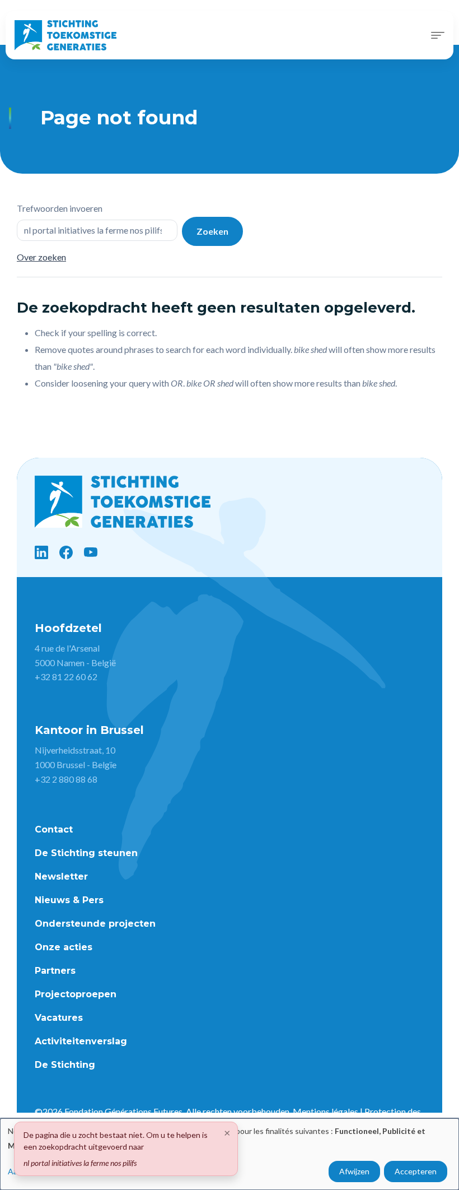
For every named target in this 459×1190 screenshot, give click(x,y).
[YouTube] (90, 552)
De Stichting (65, 1064)
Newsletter (61, 876)
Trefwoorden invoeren (59, 208)
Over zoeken (41, 257)
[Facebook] (66, 552)
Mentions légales (325, 1111)
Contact (54, 829)
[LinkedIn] (41, 552)
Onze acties (63, 947)
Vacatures (59, 1017)
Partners (55, 970)
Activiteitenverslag (81, 1041)
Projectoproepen (75, 994)
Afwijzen (354, 1171)
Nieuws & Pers (69, 900)
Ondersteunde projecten (95, 923)
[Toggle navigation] (438, 35)
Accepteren (416, 1171)
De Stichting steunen (86, 853)
